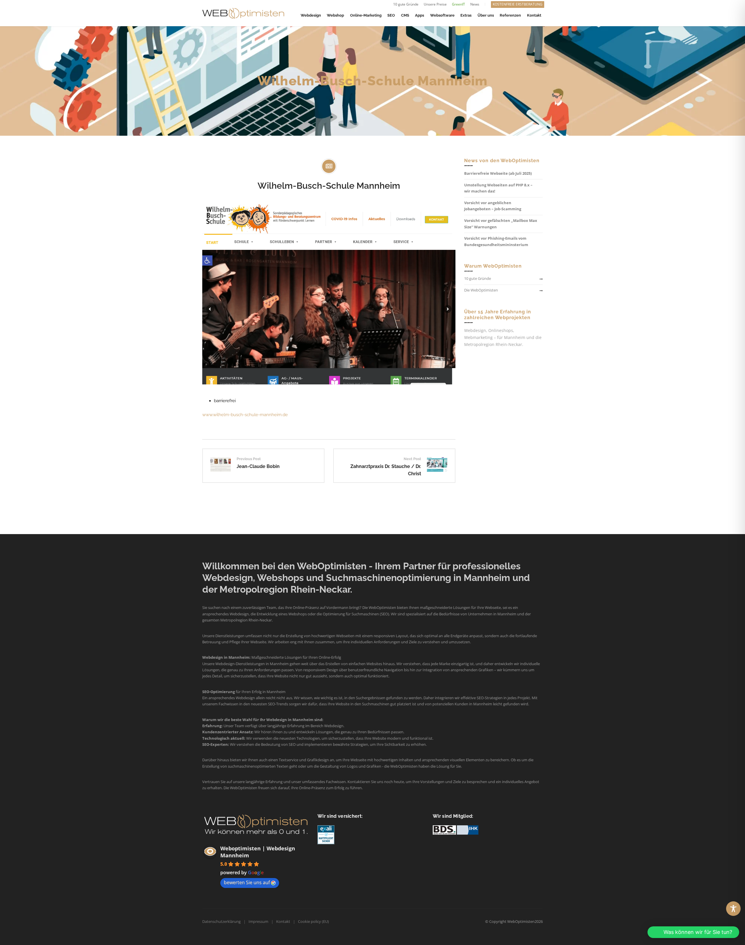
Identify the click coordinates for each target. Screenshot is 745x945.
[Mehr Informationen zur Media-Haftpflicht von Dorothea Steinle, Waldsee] (325, 834)
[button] (693, 932)
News (474, 4)
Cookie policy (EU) (313, 921)
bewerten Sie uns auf (247, 882)
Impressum (258, 921)
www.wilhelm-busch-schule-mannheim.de (245, 414)
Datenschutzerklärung (221, 921)
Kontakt (283, 921)
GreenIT (458, 4)
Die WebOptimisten (481, 290)
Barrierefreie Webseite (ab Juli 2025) (498, 173)
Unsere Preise (435, 4)
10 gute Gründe (405, 4)
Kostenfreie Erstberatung (517, 4)
